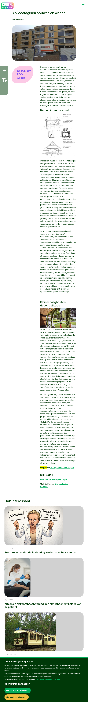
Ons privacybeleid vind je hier (48, 679)
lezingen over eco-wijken (62, 467)
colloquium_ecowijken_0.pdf (53, 479)
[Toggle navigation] (83, 5)
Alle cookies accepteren (16, 690)
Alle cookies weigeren (15, 697)
